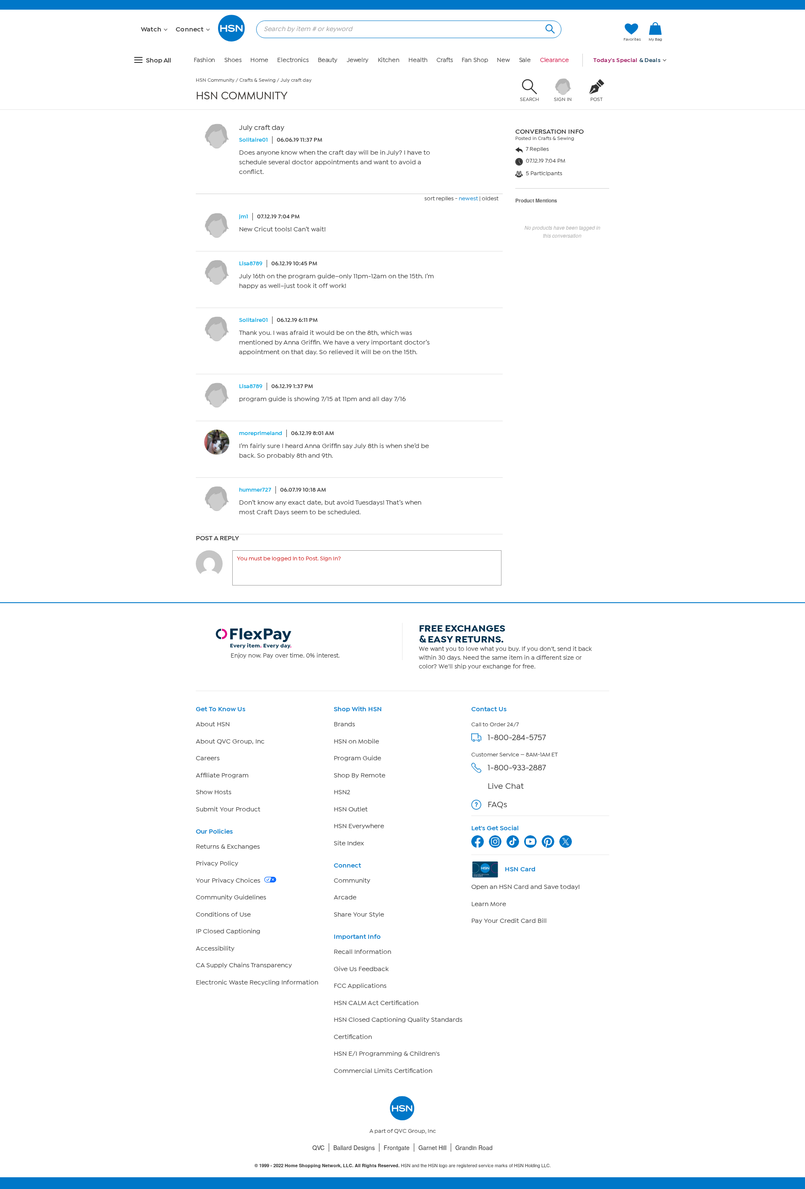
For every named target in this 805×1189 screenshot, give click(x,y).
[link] (655, 32)
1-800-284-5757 (517, 737)
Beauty (328, 60)
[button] (655, 46)
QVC (318, 1147)
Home (259, 60)
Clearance (554, 60)
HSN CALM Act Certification (376, 1003)
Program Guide (357, 758)
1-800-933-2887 (517, 767)
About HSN (213, 724)
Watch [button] (152, 29)
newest (468, 198)
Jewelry (358, 60)
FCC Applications (360, 986)
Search (549, 27)
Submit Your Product (228, 809)
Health (417, 60)
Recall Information (362, 952)
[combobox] (405, 29)
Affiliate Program (222, 775)
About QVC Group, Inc (230, 741)
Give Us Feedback (361, 969)
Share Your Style (359, 914)
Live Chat (506, 786)
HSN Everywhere (359, 826)
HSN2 (342, 792)
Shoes (233, 60)
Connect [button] (190, 29)
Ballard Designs (354, 1147)
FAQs (497, 804)
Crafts (444, 60)
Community (352, 880)
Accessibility (215, 948)
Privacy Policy (217, 863)
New (503, 60)
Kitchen (389, 60)
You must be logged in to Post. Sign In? (289, 558)
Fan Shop (475, 60)
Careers (208, 758)
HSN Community (215, 80)
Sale (525, 60)
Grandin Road (474, 1147)
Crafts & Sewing (257, 80)
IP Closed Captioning (228, 931)
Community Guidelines (231, 897)
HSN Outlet (351, 809)
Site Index (349, 843)
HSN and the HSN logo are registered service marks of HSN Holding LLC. (402, 1165)
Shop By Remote (359, 775)
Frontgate (397, 1147)
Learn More (488, 904)
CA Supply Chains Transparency (244, 965)
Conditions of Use (223, 914)
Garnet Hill (432, 1147)
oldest (490, 198)
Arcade (345, 897)
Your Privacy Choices (229, 880)
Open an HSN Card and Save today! (525, 887)
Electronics (293, 60)
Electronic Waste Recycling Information (257, 982)
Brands (344, 724)
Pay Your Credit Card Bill (509, 921)
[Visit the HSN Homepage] (232, 40)
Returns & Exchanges (228, 846)
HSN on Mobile (356, 741)
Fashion (204, 60)
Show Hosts (213, 792)
